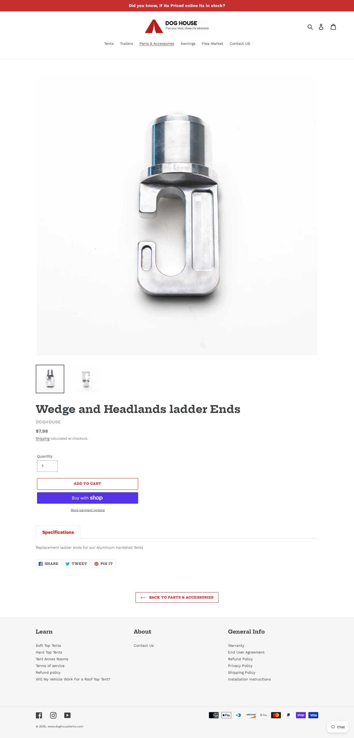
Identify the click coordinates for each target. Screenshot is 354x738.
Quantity (44, 456)
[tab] (58, 532)
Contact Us (144, 645)
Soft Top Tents (48, 645)
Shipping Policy (241, 672)
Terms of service (50, 666)
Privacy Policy (240, 666)
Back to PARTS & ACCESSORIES (181, 597)
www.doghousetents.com (65, 726)
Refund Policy (240, 659)
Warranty (236, 645)
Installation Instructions (249, 679)
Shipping (42, 438)
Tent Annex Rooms (52, 659)
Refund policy (48, 672)
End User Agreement (246, 652)
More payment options (88, 510)
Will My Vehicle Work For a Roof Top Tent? (73, 679)
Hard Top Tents (49, 652)
